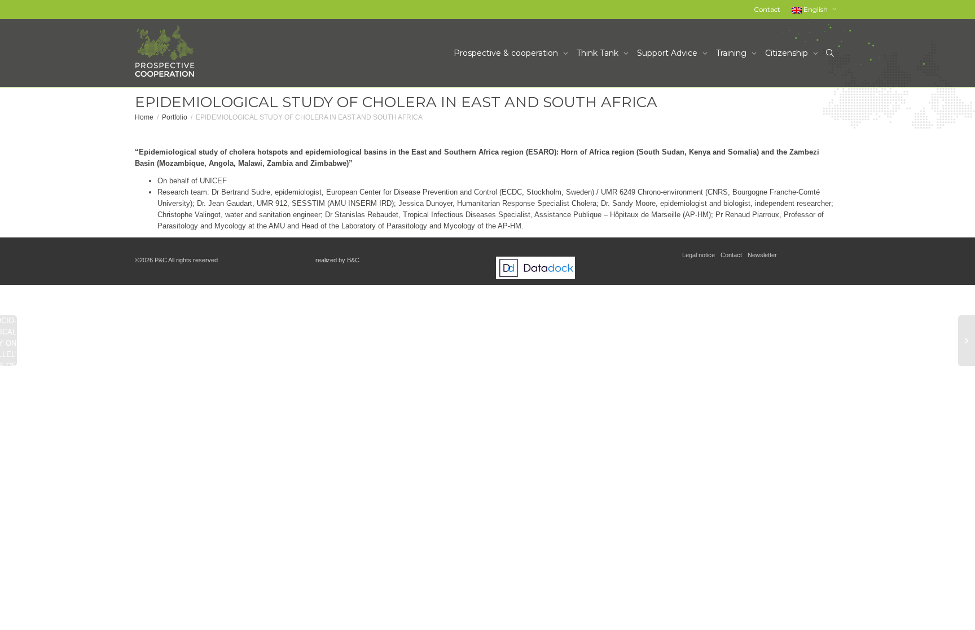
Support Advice (668, 53)
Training (732, 53)
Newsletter (762, 255)
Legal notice (698, 255)
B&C (353, 260)
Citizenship (787, 53)
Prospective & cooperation (507, 53)
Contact (767, 9)
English (815, 9)
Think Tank (599, 53)
